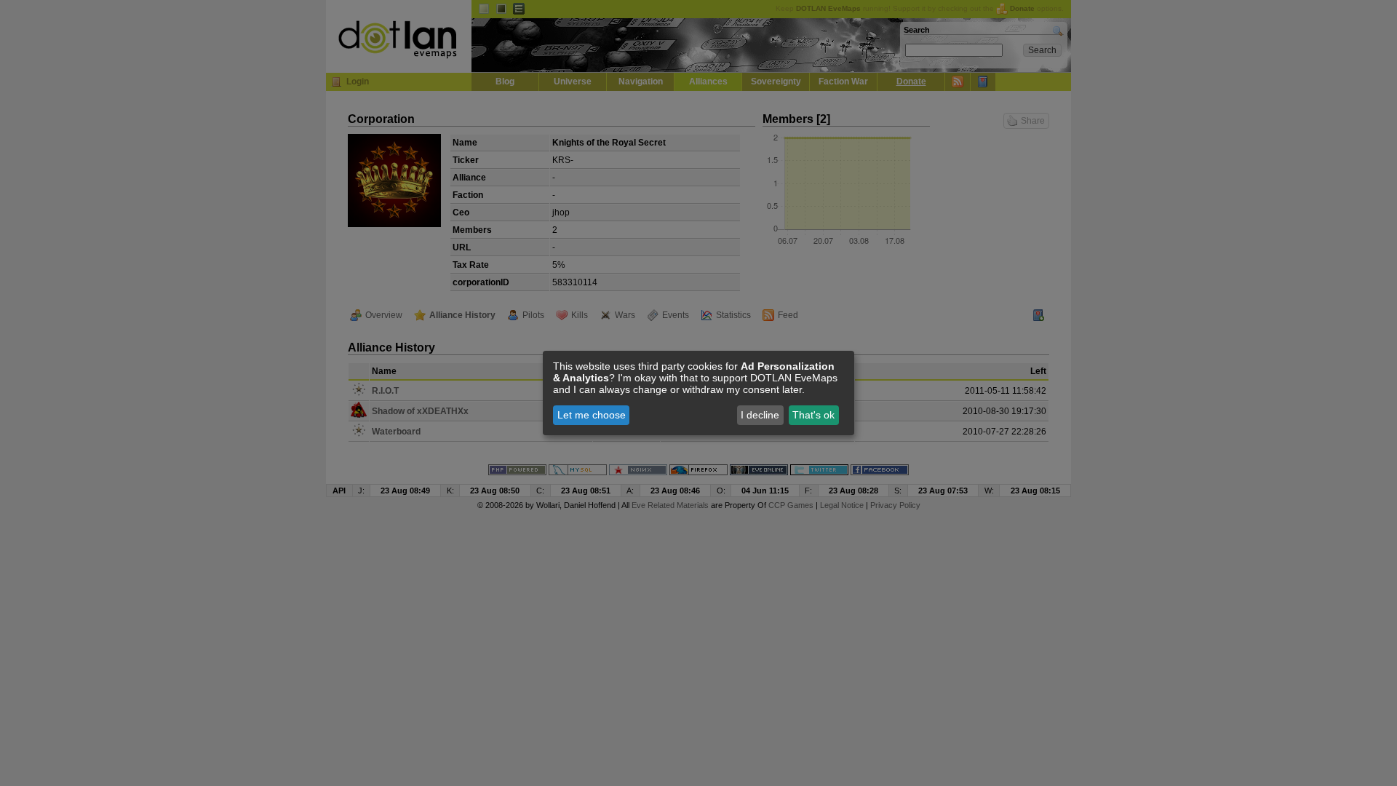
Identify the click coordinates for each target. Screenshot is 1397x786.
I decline (760, 415)
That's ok (813, 415)
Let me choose (591, 415)
